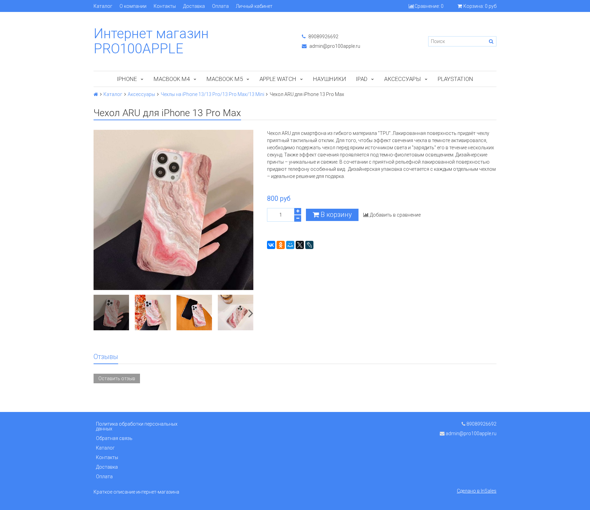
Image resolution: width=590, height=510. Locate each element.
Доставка (194, 6)
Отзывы (106, 357)
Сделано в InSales (476, 491)
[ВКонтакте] (271, 245)
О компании (133, 6)
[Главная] (96, 94)
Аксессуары (402, 78)
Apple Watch (277, 78)
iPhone (127, 78)
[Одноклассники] (281, 245)
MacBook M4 (172, 78)
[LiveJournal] (309, 245)
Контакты (165, 6)
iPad (361, 78)
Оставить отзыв (116, 378)
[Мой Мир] (290, 245)
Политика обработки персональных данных (137, 426)
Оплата (220, 6)
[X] (300, 245)
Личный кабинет (254, 6)
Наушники (329, 78)
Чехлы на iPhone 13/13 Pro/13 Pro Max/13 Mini (212, 94)
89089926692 (322, 36)
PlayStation (455, 78)
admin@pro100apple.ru (334, 46)
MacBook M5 (225, 78)
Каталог (103, 6)
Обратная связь (114, 438)
